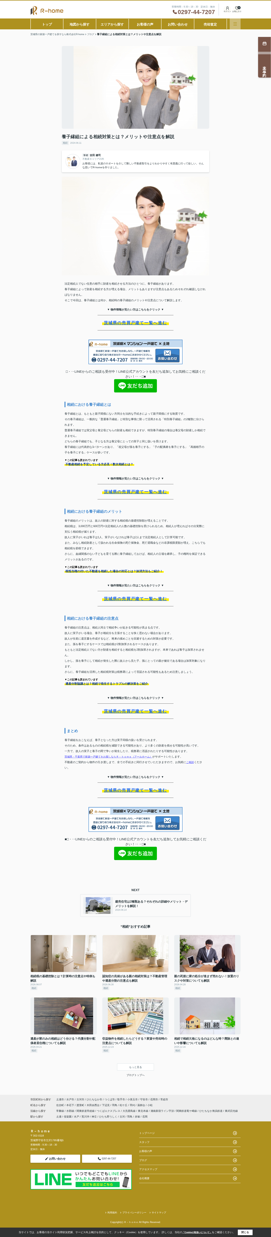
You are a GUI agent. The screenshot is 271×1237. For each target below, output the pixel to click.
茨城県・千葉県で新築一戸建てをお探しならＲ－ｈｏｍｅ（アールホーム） (108, 756)
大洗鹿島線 (129, 1110)
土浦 (58, 1116)
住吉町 (60, 1105)
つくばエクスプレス (109, 1110)
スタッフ (144, 1142)
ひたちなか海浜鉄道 (211, 1110)
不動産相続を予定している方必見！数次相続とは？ (99, 464)
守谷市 (144, 1099)
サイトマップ (159, 1212)
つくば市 (110, 1099)
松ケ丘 (124, 1105)
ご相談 (190, 762)
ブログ (143, 1160)
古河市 (80, 1099)
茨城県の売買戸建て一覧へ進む (135, 322)
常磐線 (60, 1110)
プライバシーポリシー (134, 1212)
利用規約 (112, 1212)
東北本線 (143, 1110)
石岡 (144, 1116)
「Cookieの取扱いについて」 (197, 1232)
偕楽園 (68, 1116)
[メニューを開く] (235, 24)
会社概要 (144, 1178)
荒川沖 (85, 1116)
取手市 (121, 1099)
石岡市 (154, 1099)
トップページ (147, 1133)
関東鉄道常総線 (86, 1110)
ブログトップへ (135, 1075)
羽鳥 (115, 1105)
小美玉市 (132, 1099)
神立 (94, 1116)
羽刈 (133, 1105)
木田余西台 (93, 1105)
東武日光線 (231, 1110)
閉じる (245, 1232)
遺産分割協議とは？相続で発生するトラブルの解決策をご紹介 (106, 683)
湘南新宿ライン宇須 (163, 1110)
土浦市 (60, 1099)
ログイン (227, 11)
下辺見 (106, 1105)
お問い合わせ (178, 24)
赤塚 (137, 1116)
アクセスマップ (148, 1169)
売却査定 (210, 24)
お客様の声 (145, 24)
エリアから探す (112, 24)
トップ (47, 24)
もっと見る (135, 1067)
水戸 (76, 1116)
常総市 (164, 1099)
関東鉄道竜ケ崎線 (187, 1110)
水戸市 (70, 1099)
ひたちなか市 (94, 1099)
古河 (122, 1116)
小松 (150, 1105)
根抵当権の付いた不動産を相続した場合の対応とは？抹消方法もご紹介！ (114, 571)
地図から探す (80, 24)
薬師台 (141, 1105)
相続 (65, 142)
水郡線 (70, 1110)
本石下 (70, 1105)
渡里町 (81, 1105)
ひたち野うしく (108, 1116)
